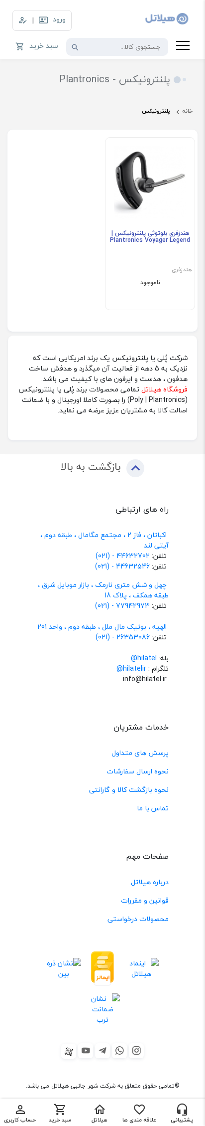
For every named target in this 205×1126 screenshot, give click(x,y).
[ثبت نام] (22, 20)
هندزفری (182, 270)
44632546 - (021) (122, 566)
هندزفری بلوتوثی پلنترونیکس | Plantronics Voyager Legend (150, 237)
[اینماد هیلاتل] (141, 968)
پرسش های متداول (140, 753)
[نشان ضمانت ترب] (102, 1009)
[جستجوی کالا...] (75, 47)
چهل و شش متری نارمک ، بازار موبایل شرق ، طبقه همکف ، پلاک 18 (103, 589)
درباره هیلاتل (150, 882)
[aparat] (68, 1051)
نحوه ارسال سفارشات (137, 771)
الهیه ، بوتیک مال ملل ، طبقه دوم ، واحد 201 (102, 626)
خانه (187, 111)
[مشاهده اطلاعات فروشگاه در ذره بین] (63, 968)
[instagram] (136, 1050)
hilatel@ (144, 658)
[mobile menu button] (183, 46)
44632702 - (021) (123, 556)
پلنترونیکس (156, 111)
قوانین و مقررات (145, 900)
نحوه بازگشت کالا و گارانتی (129, 789)
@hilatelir (131, 668)
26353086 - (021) (123, 637)
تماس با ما (153, 808)
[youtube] (85, 1050)
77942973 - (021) (122, 605)
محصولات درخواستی (138, 919)
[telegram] (102, 1050)
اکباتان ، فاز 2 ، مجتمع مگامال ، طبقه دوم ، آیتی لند (104, 540)
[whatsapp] (119, 1050)
